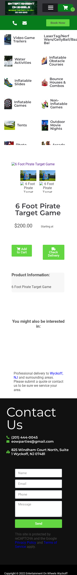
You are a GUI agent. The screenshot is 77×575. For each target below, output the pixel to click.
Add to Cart (22, 250)
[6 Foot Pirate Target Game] (28, 175)
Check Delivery (53, 253)
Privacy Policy (25, 543)
